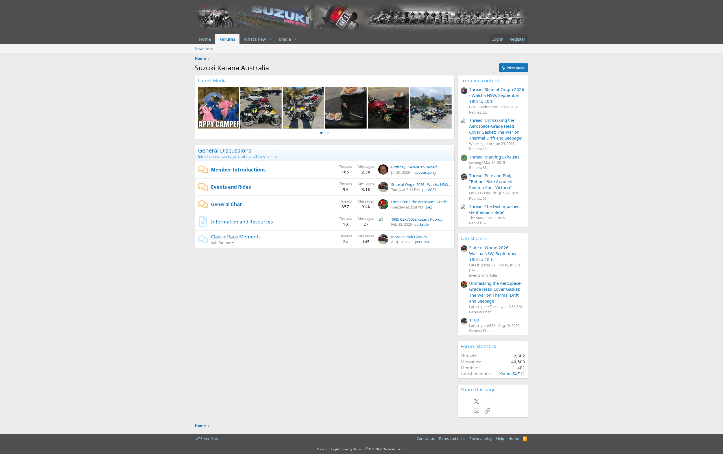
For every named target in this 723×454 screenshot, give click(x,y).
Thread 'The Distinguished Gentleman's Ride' (494, 209)
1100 (474, 320)
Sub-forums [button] (221, 242)
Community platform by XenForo (361, 449)
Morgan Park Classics (409, 236)
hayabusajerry (424, 172)
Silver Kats (209, 438)
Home (205, 39)
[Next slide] (444, 107)
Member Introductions (238, 169)
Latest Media (212, 80)
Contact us (426, 438)
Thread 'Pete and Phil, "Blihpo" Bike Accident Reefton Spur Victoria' (491, 181)
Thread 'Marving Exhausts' (494, 157)
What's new (255, 39)
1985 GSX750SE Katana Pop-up (417, 219)
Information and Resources (242, 221)
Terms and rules (452, 438)
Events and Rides (231, 187)
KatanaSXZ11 (512, 373)
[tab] (321, 133)
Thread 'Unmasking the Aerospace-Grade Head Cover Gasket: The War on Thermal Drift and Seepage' (495, 129)
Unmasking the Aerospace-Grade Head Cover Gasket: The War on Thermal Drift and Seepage (495, 292)
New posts (204, 48)
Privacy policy (480, 438)
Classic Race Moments (236, 236)
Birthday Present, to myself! (414, 167)
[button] (271, 39)
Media (285, 39)
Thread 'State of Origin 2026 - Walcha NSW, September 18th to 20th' (496, 95)
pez (429, 207)
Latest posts (474, 238)
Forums (227, 39)
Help (500, 438)
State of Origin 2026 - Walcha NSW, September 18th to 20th (440, 184)
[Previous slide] (205, 107)
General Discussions (224, 150)
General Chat (226, 204)
